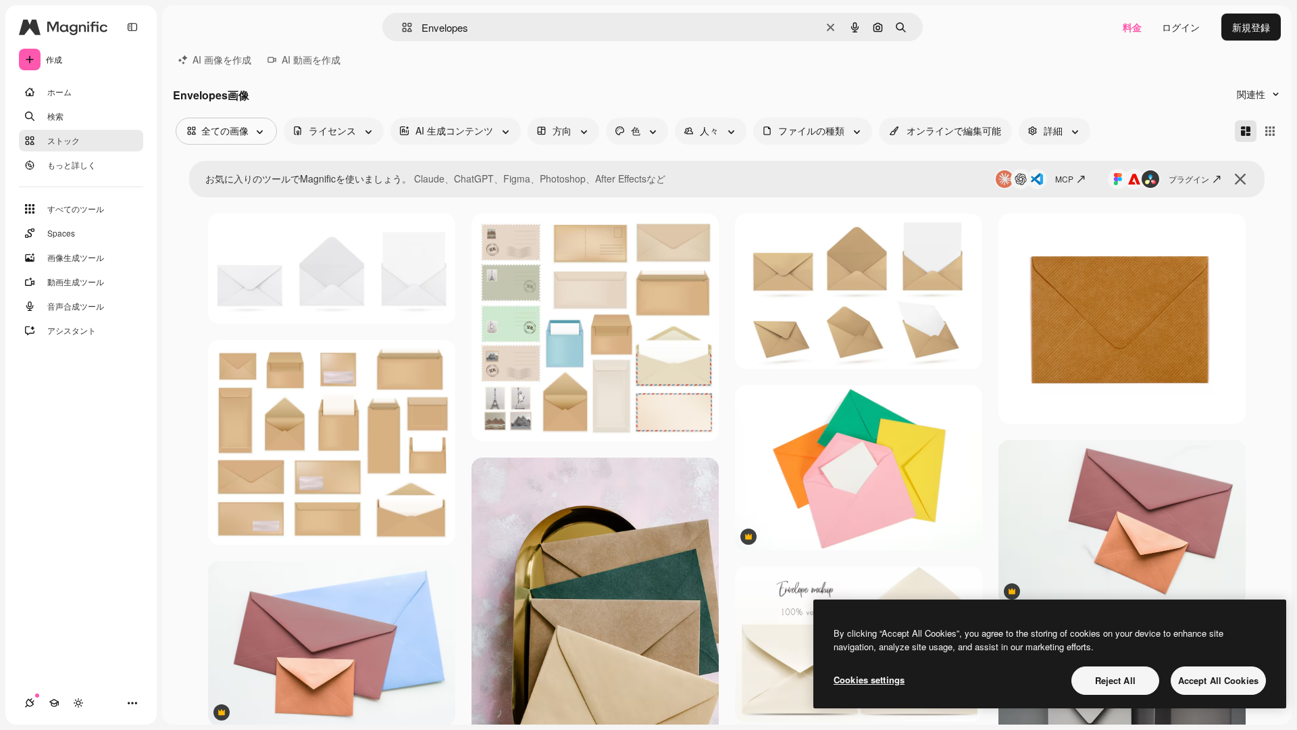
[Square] (1270, 131)
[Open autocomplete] (401, 27)
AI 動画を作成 (311, 59)
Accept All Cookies (1218, 680)
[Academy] (54, 703)
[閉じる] (1240, 179)
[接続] (30, 703)
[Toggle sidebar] (132, 27)
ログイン (1181, 27)
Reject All (1115, 680)
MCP (1064, 179)
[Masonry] (1245, 131)
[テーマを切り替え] (78, 703)
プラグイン (1189, 179)
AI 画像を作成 (222, 59)
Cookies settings (869, 679)
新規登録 (1251, 27)
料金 (1132, 27)
